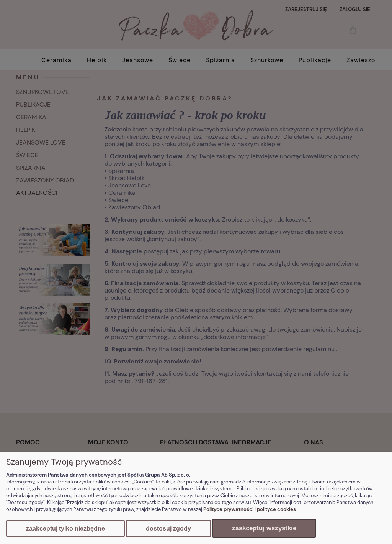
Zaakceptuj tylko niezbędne (65, 528)
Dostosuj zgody (168, 528)
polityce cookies (276, 509)
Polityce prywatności (228, 509)
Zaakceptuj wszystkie (264, 528)
